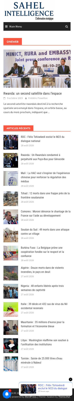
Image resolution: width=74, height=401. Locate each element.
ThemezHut (64, 396)
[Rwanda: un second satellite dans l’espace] (37, 68)
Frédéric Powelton (37, 98)
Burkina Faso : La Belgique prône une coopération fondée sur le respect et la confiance (42, 252)
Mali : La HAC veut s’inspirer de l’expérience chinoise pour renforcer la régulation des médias (45, 177)
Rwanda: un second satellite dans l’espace (32, 93)
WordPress (30, 396)
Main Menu (15, 26)
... (49, 112)
